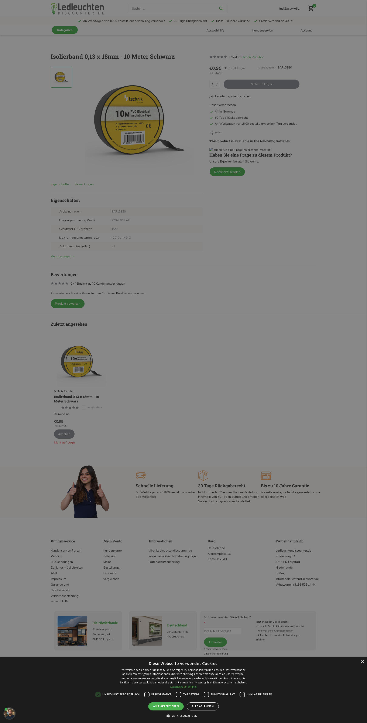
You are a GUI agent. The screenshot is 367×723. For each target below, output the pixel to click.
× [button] (362, 661)
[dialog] (183, 690)
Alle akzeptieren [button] (166, 706)
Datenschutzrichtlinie (183, 687)
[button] (184, 716)
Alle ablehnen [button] (203, 706)
